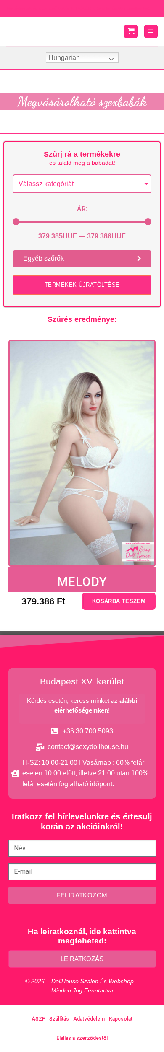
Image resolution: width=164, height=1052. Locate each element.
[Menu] (151, 32)
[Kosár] (131, 32)
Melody (82, 582)
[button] (82, 285)
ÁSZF (38, 1019)
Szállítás (59, 1019)
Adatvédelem (89, 1019)
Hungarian (64, 57)
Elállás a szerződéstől (82, 1038)
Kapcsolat (120, 1019)
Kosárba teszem (118, 601)
